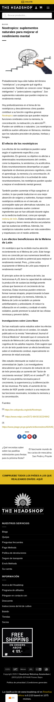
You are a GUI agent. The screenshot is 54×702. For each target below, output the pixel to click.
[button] (40, 8)
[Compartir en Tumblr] (34, 436)
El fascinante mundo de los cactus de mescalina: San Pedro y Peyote (40, 452)
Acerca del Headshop (12, 585)
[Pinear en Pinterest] (29, 436)
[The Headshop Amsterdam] (17, 7)
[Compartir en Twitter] (24, 436)
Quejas (5, 537)
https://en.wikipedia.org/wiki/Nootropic (23, 410)
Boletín (5, 611)
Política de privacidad (16, 682)
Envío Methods (9, 563)
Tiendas (6, 617)
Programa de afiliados (13, 590)
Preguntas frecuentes (12, 542)
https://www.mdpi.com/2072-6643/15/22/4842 (27, 417)
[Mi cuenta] (36, 8)
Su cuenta (7, 569)
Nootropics (7, 115)
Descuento (7, 601)
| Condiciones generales (36, 682)
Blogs (5, 24)
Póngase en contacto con (14, 595)
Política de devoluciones (14, 553)
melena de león (9, 219)
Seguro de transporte (12, 558)
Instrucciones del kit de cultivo (16, 606)
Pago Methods (9, 547)
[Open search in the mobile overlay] (27, 15)
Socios (5, 622)
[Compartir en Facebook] (19, 436)
